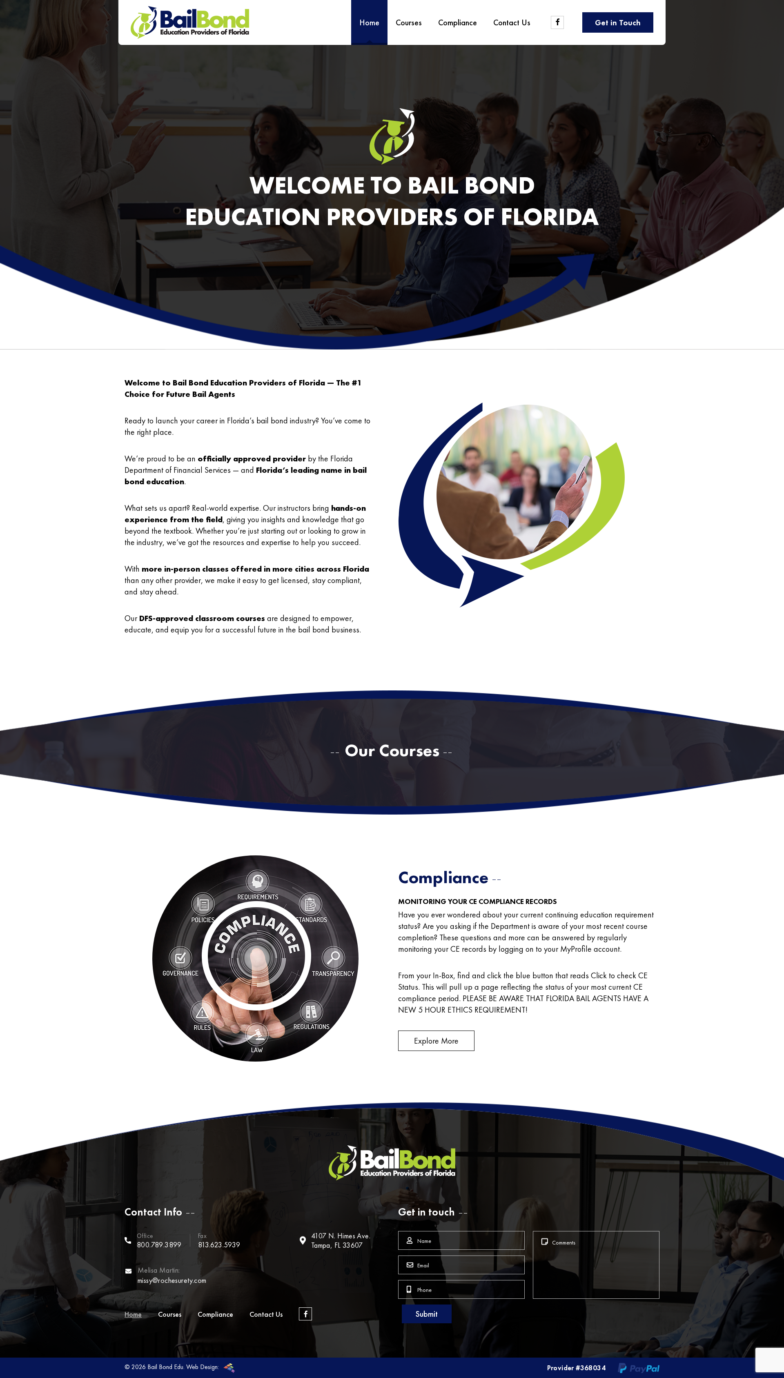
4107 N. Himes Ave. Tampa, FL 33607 (340, 1240)
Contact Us (266, 1314)
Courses (169, 1314)
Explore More (436, 1040)
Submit (427, 1314)
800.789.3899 (159, 1244)
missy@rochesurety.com (172, 1280)
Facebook (305, 1313)
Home (133, 1314)
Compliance (215, 1314)
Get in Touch (618, 22)
